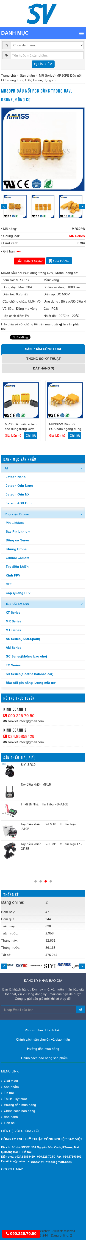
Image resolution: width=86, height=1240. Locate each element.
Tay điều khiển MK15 (36, 784)
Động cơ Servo (17, 540)
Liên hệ (9, 1123)
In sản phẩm (71, 324)
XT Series (13, 612)
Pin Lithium (15, 523)
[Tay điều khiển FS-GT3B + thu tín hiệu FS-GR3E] (9, 850)
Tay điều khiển (17, 566)
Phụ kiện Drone (17, 514)
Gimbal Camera (17, 558)
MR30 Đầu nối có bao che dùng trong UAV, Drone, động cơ (20, 428)
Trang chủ (8, 75)
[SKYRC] (22, 965)
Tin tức (9, 1093)
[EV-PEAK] (8, 965)
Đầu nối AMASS (17, 604)
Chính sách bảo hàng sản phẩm (44, 1058)
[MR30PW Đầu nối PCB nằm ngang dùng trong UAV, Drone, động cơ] (65, 400)
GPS (9, 584)
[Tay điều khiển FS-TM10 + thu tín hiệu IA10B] (9, 830)
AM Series (13, 647)
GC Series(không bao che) (26, 656)
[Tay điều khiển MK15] (9, 790)
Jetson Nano (16, 477)
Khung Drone (16, 549)
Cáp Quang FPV (18, 593)
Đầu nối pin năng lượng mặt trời (31, 683)
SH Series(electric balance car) (29, 674)
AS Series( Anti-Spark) (23, 639)
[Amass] (64, 964)
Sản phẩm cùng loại (43, 349)
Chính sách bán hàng (19, 1111)
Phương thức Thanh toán (43, 1030)
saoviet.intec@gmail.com (25, 721)
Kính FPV (13, 575)
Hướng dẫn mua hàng (43, 1049)
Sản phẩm (27, 75)
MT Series (13, 630)
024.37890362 (72, 1156)
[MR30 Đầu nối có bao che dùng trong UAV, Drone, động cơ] (21, 400)
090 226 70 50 (20, 715)
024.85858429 (20, 736)
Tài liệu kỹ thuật (15, 1099)
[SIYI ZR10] (9, 771)
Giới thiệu (11, 1081)
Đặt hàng (42, 368)
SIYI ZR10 (28, 764)
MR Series (46, 75)
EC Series (13, 665)
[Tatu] (78, 966)
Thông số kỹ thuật (43, 358)
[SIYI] (50, 966)
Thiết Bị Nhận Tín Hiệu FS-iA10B (44, 804)
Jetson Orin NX (17, 494)
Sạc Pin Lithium (18, 531)
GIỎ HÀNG (61, 261)
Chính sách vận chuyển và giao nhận (43, 1039)
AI (6, 468)
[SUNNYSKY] (36, 965)
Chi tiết (31, 435)
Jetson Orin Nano (19, 485)
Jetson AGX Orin (19, 503)
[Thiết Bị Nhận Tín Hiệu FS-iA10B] (9, 810)
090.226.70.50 (46, 1156)
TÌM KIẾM (44, 64)
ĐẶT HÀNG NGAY (30, 261)
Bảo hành (11, 1117)
